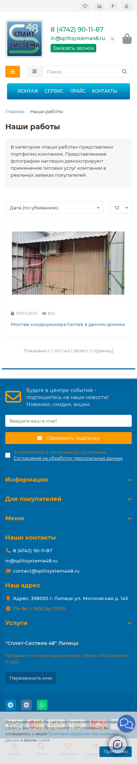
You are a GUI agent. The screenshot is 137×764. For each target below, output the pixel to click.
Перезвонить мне (30, 678)
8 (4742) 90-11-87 (77, 29)
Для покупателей (33, 498)
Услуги (16, 622)
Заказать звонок (73, 48)
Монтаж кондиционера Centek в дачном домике (68, 324)
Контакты (104, 91)
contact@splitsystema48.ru (46, 571)
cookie (44, 740)
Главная (15, 111)
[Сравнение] (99, 6)
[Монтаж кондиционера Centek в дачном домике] (68, 263)
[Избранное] (85, 6)
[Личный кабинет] (126, 6)
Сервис (54, 91)
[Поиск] (124, 71)
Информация (26, 479)
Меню (14, 518)
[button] (126, 723)
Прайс (78, 91)
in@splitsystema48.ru (78, 38)
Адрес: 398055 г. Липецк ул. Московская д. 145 (70, 598)
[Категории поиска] (34, 72)
